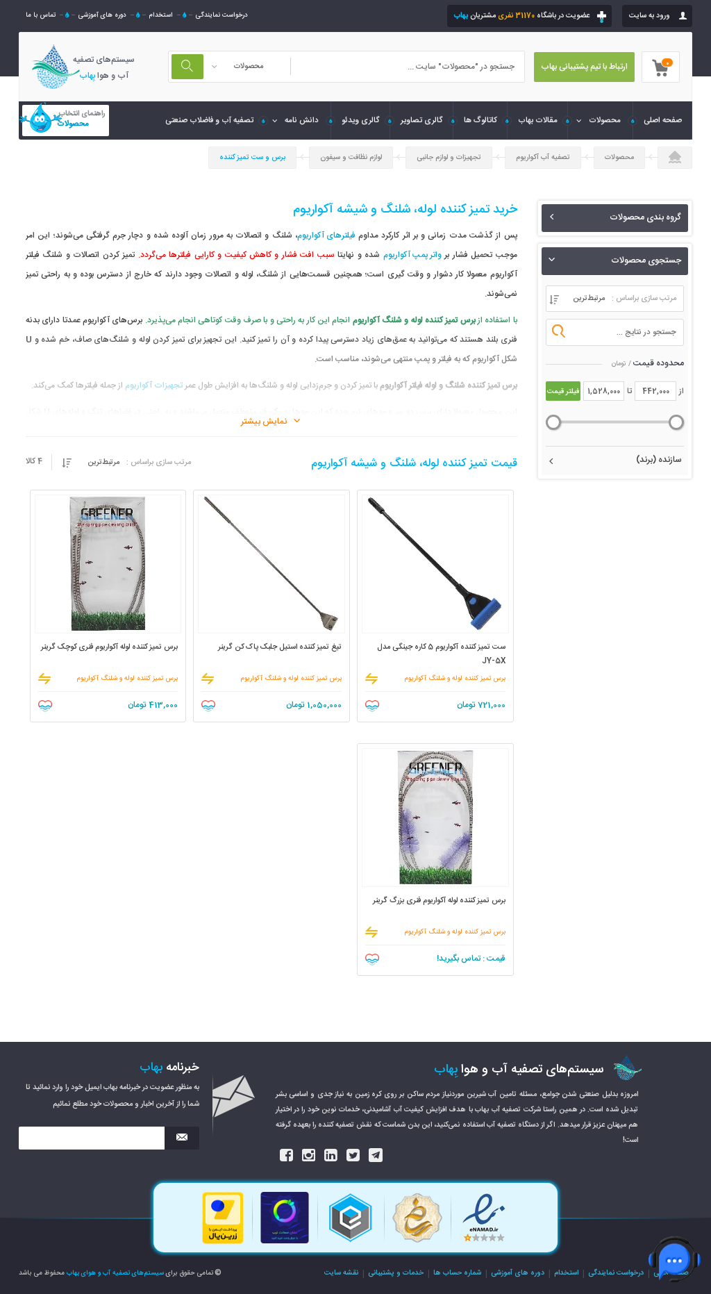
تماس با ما (41, 15)
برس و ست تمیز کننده (252, 157)
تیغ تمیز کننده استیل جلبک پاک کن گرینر (280, 647)
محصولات (605, 120)
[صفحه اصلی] (675, 158)
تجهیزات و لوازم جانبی (449, 157)
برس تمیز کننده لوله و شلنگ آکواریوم (454, 678)
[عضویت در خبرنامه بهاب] (182, 1138)
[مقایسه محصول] (371, 679)
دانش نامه (302, 120)
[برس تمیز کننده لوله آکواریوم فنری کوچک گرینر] (108, 564)
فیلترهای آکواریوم (326, 235)
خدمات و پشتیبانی (396, 1273)
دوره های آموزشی (102, 15)
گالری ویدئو (361, 120)
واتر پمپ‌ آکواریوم (412, 255)
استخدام (161, 15)
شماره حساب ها (457, 1273)
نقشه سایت (341, 1273)
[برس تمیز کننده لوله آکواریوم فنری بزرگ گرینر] (435, 817)
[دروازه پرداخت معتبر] (223, 1242)
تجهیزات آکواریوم (154, 385)
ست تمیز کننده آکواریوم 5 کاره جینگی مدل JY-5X (441, 654)
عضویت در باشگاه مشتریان (521, 16)
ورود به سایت (649, 16)
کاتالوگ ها (480, 120)
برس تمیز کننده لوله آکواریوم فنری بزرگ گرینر (439, 901)
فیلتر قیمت (563, 391)
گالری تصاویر (422, 120)
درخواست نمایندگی (221, 15)
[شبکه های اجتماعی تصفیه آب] (287, 1157)
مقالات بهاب (538, 120)
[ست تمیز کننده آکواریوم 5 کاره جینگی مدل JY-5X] (435, 564)
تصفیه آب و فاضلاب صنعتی (209, 120)
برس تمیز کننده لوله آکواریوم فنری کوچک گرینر (109, 647)
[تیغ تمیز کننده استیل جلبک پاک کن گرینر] (271, 564)
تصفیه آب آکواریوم (543, 157)
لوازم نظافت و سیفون (351, 157)
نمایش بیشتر (264, 422)
